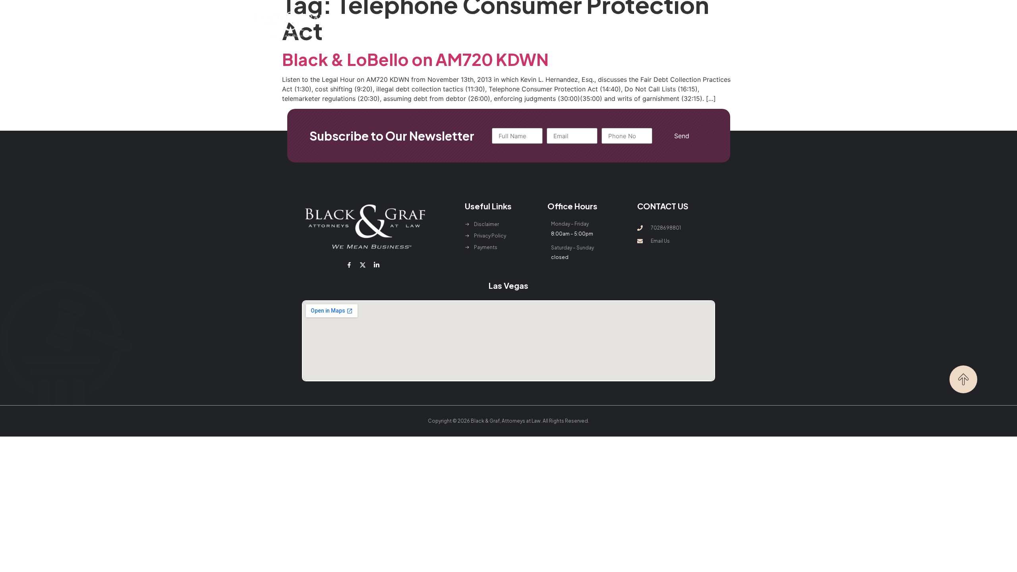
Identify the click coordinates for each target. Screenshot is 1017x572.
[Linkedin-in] (376, 265)
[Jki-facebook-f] (349, 265)
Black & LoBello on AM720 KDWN (415, 59)
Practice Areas (473, 24)
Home (384, 24)
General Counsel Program (554, 24)
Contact (642, 24)
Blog (611, 24)
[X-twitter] (362, 265)
